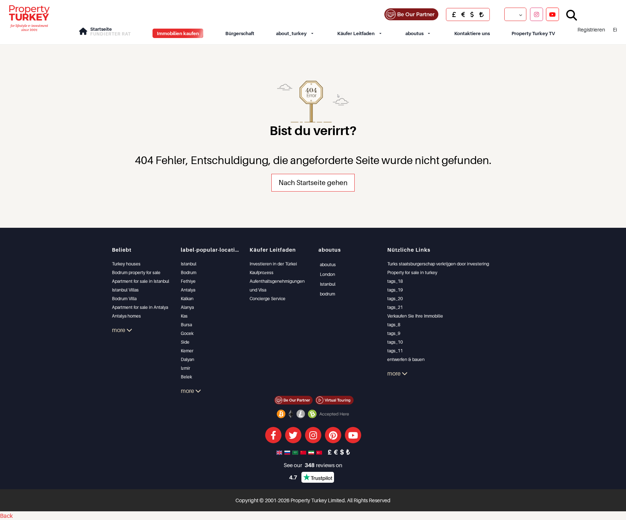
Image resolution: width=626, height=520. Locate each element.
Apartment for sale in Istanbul (140, 281)
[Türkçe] (320, 452)
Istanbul (188, 264)
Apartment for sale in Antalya (140, 307)
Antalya (188, 290)
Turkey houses (126, 264)
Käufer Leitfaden (356, 33)
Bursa (186, 324)
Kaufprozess (262, 272)
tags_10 (395, 342)
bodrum (327, 294)
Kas (184, 316)
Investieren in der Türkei (273, 264)
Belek (186, 376)
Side (185, 342)
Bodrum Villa (124, 298)
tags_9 (393, 333)
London (327, 274)
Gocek (187, 333)
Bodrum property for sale (136, 272)
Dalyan (187, 359)
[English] (280, 452)
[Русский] (288, 452)
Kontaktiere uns (472, 33)
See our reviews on (313, 465)
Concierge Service (267, 298)
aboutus (414, 33)
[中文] (304, 452)
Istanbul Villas (125, 290)
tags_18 (395, 281)
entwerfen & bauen (406, 359)
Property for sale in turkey (412, 272)
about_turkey (291, 33)
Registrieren (591, 29)
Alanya (187, 307)
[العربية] (296, 452)
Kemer (187, 350)
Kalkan (187, 298)
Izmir (185, 368)
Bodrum (188, 272)
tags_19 (395, 290)
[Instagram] (536, 14)
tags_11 (395, 350)
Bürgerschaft (239, 33)
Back (6, 515)
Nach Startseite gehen (313, 182)
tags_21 (395, 307)
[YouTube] (552, 14)
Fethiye (188, 281)
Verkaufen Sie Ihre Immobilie (415, 316)
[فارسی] (312, 452)
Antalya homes (126, 316)
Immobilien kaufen (178, 33)
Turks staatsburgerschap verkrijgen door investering (438, 264)
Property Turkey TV (533, 33)
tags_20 (395, 298)
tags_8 (393, 324)
